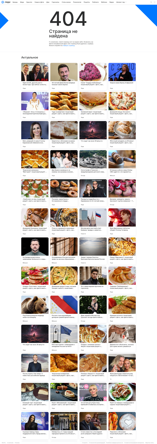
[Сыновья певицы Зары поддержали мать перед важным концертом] (35, 425)
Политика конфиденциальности (114, 442)
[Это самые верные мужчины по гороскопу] (93, 280)
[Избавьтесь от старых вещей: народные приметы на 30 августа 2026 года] (64, 425)
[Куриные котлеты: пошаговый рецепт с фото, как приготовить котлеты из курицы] (122, 309)
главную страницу (69, 45)
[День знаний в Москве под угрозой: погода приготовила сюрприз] (93, 309)
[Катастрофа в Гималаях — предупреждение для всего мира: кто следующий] (93, 163)
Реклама (17, 442)
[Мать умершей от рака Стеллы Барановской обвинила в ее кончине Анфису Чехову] (35, 134)
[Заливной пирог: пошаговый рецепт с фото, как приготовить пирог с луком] (93, 105)
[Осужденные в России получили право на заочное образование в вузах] (64, 251)
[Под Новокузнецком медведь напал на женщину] (35, 309)
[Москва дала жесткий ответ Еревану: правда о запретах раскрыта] (93, 222)
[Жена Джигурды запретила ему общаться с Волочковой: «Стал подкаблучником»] (122, 367)
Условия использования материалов (134, 442)
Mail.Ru (4, 442)
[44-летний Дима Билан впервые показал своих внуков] (64, 76)
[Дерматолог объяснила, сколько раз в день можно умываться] (122, 338)
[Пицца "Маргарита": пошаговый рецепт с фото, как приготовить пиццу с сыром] (122, 251)
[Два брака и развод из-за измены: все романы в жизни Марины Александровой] (64, 163)
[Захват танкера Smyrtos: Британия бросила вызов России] (93, 251)
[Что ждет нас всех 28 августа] (35, 338)
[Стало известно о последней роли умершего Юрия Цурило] (93, 425)
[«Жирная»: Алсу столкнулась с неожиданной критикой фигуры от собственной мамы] (35, 105)
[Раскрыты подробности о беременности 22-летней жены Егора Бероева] (93, 193)
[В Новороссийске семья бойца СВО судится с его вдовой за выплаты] (122, 163)
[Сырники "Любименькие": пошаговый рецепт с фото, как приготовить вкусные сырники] (122, 280)
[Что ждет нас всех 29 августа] (93, 134)
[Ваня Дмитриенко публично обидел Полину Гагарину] (122, 222)
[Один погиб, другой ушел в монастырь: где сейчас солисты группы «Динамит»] (35, 76)
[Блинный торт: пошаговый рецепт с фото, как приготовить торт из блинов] (35, 396)
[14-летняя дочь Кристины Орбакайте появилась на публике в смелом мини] (93, 396)
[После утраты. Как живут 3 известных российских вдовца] (35, 367)
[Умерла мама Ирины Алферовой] (122, 76)
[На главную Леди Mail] (7, 2)
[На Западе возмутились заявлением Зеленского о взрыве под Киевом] (35, 251)
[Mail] (2, 2)
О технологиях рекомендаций (97, 442)
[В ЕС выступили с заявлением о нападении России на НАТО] (64, 338)
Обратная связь (149, 442)
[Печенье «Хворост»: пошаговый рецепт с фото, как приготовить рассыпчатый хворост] (93, 367)
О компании (10, 442)
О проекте (84, 442)
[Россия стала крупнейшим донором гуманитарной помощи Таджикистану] (64, 309)
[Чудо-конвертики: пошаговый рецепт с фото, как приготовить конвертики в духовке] (64, 105)
